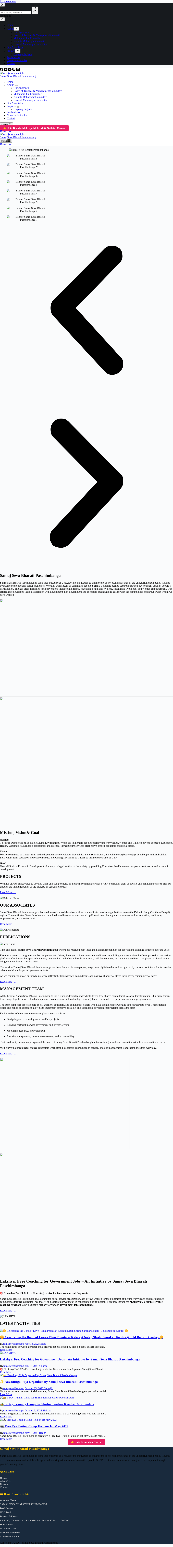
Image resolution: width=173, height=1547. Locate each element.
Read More (6, 924)
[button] (86, 310)
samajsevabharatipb (13, 1343)
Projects (11, 106)
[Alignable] (14, 70)
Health (42, 1432)
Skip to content (8, 1)
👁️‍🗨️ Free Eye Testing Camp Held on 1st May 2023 (34, 1426)
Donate (4, 1484)
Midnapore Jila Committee (28, 94)
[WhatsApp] (10, 70)
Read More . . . (8, 892)
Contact (11, 118)
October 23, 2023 (34, 1388)
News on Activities (17, 115)
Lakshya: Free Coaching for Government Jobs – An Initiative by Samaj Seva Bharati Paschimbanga (70, 1359)
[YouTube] (6, 70)
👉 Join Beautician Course (86, 1442)
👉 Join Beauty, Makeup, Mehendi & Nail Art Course (34, 128)
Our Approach (21, 87)
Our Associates (15, 103)
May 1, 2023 (32, 1432)
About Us (5, 1481)
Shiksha (43, 1365)
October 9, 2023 (34, 1410)
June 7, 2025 (32, 1365)
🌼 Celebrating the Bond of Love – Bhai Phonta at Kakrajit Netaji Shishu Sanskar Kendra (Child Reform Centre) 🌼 (81, 1337)
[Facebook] (2, 70)
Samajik (48, 1388)
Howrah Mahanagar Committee (30, 100)
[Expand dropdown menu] (16, 85)
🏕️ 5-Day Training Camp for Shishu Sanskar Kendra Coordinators (47, 1404)
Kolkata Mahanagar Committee (30, 97)
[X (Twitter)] (18, 70)
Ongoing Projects (23, 109)
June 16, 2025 (32, 1343)
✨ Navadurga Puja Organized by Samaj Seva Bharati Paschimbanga (49, 1381)
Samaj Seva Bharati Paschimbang (18, 76)
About (10, 84)
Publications (13, 112)
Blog (43, 1343)
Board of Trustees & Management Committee (38, 90)
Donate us (5, 131)
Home (10, 81)
